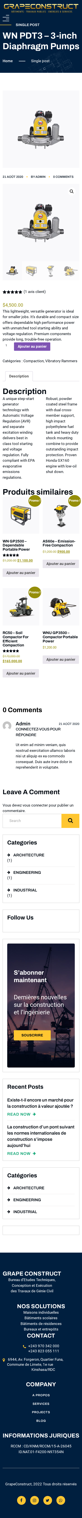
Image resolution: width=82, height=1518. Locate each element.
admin (40, 176)
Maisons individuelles (41, 1312)
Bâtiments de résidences (41, 1323)
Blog (41, 1420)
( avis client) (35, 291)
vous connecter (35, 805)
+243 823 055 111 (43, 1351)
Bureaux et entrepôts (41, 1329)
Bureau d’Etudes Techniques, (32, 1280)
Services (41, 1403)
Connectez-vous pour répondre (38, 732)
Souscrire (32, 1035)
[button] (72, 191)
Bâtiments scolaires (41, 1318)
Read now (19, 1114)
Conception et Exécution (32, 1285)
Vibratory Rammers (61, 361)
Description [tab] (19, 376)
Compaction (33, 361)
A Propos (41, 1395)
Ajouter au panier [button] (20, 572)
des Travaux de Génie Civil (32, 1291)
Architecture (28, 855)
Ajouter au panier (32, 346)
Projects (41, 1412)
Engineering (27, 872)
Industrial (25, 890)
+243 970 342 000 (43, 1346)
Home (8, 61)
